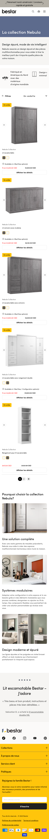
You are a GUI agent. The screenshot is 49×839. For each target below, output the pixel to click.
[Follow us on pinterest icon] (45, 738)
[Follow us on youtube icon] (34, 738)
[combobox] (35, 96)
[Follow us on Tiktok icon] (3, 738)
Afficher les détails (24, 172)
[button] (7, 96)
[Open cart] (38, 11)
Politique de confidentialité (11, 820)
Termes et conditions (30, 820)
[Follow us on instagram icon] (24, 738)
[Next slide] (43, 3)
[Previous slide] (6, 3)
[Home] (9, 11)
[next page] (28, 479)
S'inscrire (24, 806)
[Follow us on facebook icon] (14, 738)
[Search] (33, 11)
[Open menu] (44, 11)
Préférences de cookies (10, 825)
